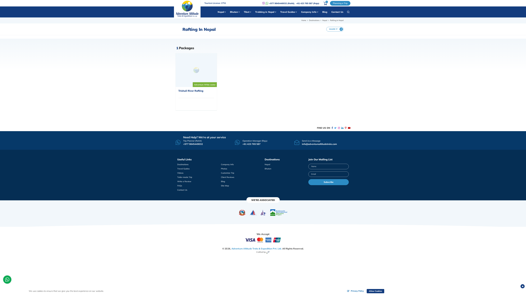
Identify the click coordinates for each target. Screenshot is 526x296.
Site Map (225, 185)
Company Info (227, 164)
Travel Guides (183, 168)
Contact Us (337, 12)
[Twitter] (335, 128)
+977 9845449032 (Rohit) (281, 3)
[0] (325, 4)
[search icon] (347, 12)
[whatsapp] (7, 280)
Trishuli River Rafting (190, 90)
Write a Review (184, 181)
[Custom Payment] (263, 239)
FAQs (179, 185)
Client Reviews (227, 177)
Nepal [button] (221, 12)
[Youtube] (349, 128)
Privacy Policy (357, 291)
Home (303, 20)
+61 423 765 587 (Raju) (307, 3)
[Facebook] (332, 128)
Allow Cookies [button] (375, 291)
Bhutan (268, 168)
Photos (224, 168)
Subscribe (328, 182)
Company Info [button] (308, 12)
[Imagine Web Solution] (268, 252)
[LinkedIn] (342, 128)
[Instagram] (339, 128)
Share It (333, 29)
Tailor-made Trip (184, 177)
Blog (324, 12)
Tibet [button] (246, 12)
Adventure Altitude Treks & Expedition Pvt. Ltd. (256, 248)
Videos (180, 173)
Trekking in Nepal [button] (264, 12)
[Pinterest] (346, 128)
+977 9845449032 (193, 144)
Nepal (324, 20)
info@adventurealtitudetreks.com (319, 144)
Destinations (314, 20)
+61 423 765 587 (251, 144)
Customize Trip (227, 173)
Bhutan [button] (234, 12)
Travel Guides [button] (287, 12)
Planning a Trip (340, 3)
